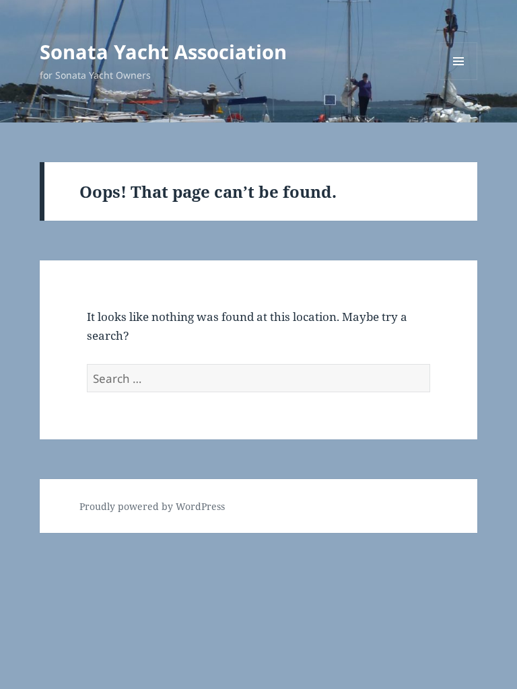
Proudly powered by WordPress (152, 506)
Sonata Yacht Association (163, 51)
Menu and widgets (458, 79)
